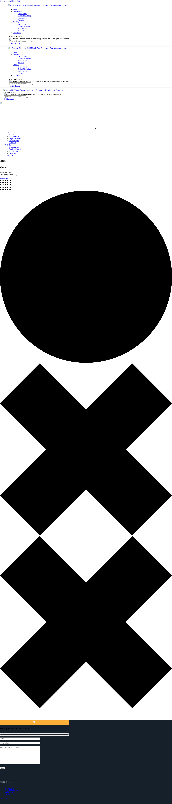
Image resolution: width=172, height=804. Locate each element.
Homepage (4, 178)
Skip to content (5, 1)
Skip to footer (16, 1)
